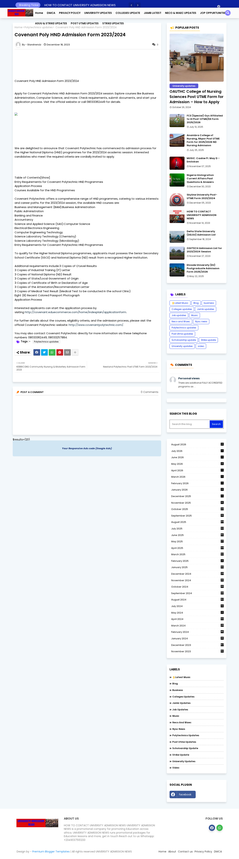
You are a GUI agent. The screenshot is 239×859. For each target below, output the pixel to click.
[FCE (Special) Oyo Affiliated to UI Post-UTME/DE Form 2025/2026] (177, 120)
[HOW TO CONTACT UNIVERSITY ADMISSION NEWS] (177, 216)
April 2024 (197, 619)
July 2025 (197, 529)
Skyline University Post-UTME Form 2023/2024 (202, 196)
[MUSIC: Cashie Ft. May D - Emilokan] (177, 163)
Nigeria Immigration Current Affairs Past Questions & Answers (200, 178)
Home (39, 13)
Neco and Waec (181, 321)
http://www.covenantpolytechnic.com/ (96, 325)
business (209, 303)
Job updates (179, 315)
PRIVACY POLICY (69, 13)
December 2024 (197, 574)
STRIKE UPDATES (113, 23)
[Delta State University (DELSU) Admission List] (177, 236)
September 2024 (197, 593)
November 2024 (197, 580)
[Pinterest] (59, 352)
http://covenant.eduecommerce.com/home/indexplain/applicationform (75, 312)
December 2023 (197, 645)
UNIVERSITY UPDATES (98, 13)
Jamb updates (205, 309)
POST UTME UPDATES (85, 23)
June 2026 (197, 457)
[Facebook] (36, 352)
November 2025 (197, 503)
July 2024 (197, 606)
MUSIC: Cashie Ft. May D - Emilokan (203, 160)
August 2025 (197, 522)
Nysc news (201, 321)
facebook (185, 794)
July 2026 (197, 451)
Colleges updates (182, 309)
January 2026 (197, 489)
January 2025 (197, 567)
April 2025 (197, 548)
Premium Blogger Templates (51, 851)
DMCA (51, 13)
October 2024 (197, 587)
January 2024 (197, 638)
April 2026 (197, 470)
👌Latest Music (180, 303)
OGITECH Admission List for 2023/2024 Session (204, 250)
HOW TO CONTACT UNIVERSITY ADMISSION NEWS (80, 5)
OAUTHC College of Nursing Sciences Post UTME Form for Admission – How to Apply (197, 97)
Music (194, 315)
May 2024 (197, 612)
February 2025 (197, 561)
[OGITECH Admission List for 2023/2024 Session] (177, 253)
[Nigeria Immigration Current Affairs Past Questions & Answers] (177, 180)
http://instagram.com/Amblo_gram (211, 795)
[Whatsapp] (52, 352)
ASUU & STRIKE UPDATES (51, 23)
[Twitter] (44, 352)
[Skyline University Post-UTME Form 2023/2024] (177, 199)
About (172, 851)
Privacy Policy (203, 851)
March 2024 (197, 626)
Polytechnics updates (46, 341)
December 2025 (197, 496)
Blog (196, 303)
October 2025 (197, 509)
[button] (131, 5)
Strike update (208, 340)
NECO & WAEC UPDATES (180, 13)
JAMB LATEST (152, 13)
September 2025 (197, 516)
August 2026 (197, 444)
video (201, 346)
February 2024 (197, 632)
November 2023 (197, 651)
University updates (182, 346)
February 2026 (197, 483)
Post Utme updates (182, 333)
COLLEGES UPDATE (128, 13)
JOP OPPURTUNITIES (213, 13)
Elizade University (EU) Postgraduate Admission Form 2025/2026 (203, 268)
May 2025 (197, 541)
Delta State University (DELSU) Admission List (201, 233)
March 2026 (197, 477)
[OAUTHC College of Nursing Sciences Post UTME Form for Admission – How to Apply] (197, 58)
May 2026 (197, 464)
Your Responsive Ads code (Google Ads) (87, 448)
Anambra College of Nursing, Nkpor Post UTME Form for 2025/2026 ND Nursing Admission (203, 140)
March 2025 (197, 554)
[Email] (67, 352)
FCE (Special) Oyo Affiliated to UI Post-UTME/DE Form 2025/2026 (205, 119)
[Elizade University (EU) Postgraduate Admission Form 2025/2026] (177, 269)
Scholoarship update (184, 340)
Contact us (185, 851)
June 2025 (197, 535)
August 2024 (197, 600)
